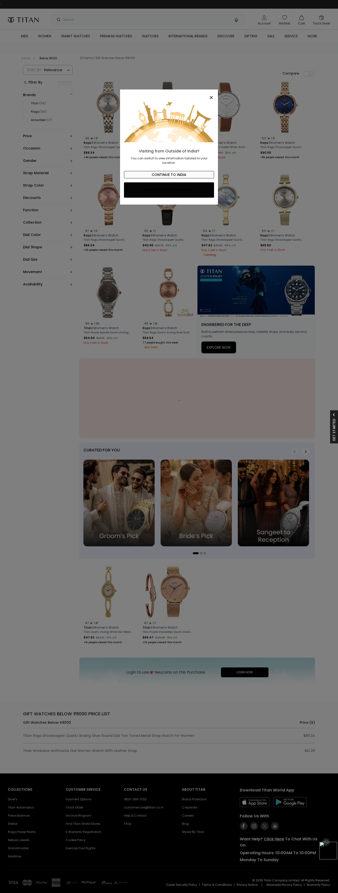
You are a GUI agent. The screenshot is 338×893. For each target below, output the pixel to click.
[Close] (169, 94)
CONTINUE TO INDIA (169, 174)
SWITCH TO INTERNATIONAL (169, 190)
